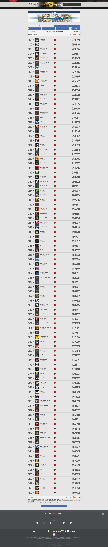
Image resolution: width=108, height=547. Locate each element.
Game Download (54, 517)
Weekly (40, 25)
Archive (76, 28)
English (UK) (99, 1)
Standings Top (54, 505)
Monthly (67, 25)
